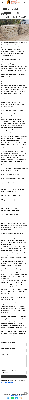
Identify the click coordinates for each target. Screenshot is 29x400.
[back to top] (26, 393)
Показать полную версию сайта (16, 395)
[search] (24, 2)
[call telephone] (27, 2)
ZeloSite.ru (8, 395)
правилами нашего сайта (8, 382)
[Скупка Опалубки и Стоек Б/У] (13, 2)
